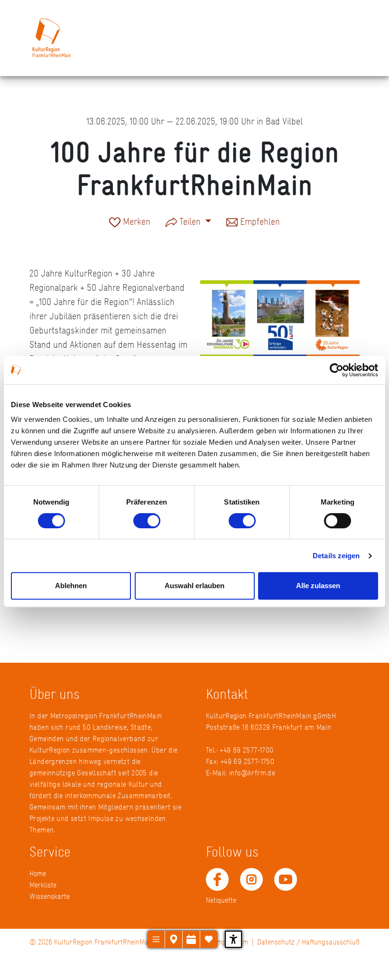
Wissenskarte (49, 896)
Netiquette (221, 900)
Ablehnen (71, 586)
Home (37, 873)
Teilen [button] (190, 221)
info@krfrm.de (252, 773)
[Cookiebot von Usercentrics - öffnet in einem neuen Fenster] (336, 370)
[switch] (146, 520)
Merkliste (42, 885)
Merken (135, 222)
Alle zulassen (318, 586)
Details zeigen (336, 556)
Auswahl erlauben (194, 586)
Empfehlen (259, 222)
